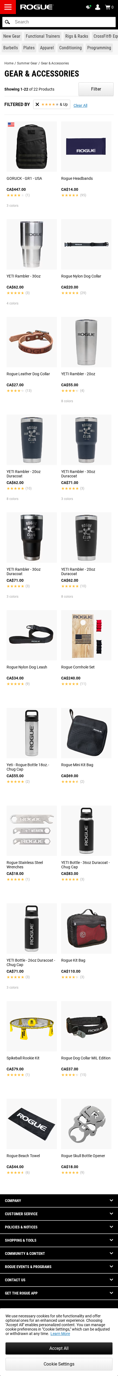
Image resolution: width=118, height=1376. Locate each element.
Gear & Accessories (55, 63)
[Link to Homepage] (37, 7)
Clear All (80, 105)
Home (8, 63)
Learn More (60, 1333)
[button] (7, 22)
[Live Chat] (89, 7)
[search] (59, 22)
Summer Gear (27, 63)
